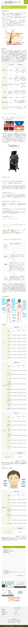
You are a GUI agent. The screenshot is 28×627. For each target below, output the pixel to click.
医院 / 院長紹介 (17, 607)
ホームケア (16, 609)
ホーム (2, 607)
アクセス (16, 611)
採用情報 (3, 614)
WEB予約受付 (4, 612)
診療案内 (3, 609)
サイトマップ (17, 614)
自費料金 (3, 611)
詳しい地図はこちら (21, 575)
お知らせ (16, 612)
